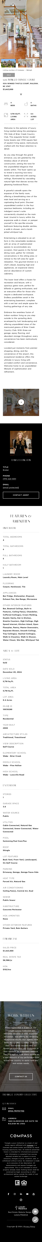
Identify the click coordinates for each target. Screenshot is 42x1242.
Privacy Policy (29, 1227)
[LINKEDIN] (21, 1194)
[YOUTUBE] (27, 1194)
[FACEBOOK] (8, 1194)
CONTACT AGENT (21, 495)
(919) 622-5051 (9, 479)
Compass (30, 1145)
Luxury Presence (21, 1215)
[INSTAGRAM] (14, 1194)
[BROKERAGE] (21, 1200)
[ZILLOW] (33, 1194)
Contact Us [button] (21, 1077)
